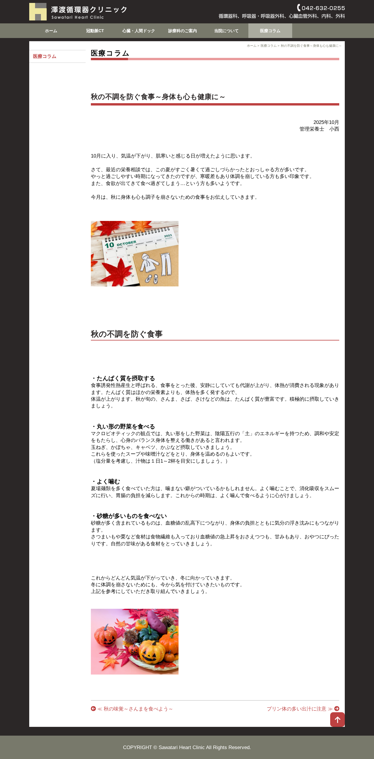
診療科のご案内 (182, 30)
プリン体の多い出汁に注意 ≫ (300, 709)
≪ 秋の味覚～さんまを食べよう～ (134, 709)
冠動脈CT (95, 30)
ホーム (51, 30)
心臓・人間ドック (138, 30)
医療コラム (270, 30)
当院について (226, 30)
